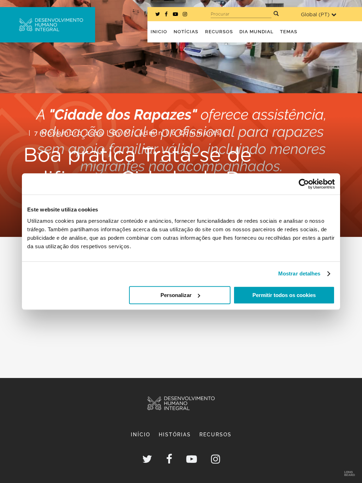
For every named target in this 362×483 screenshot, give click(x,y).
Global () (315, 14)
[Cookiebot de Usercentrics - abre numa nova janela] (304, 184)
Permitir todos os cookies (284, 295)
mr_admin (144, 132)
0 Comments (196, 132)
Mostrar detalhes (299, 273)
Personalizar (176, 295)
